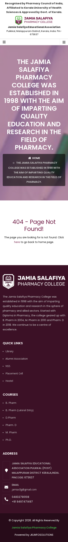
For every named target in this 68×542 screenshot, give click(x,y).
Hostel (9, 380)
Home (36, 158)
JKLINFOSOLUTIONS (41, 535)
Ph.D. (8, 439)
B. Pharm (10, 402)
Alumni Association (16, 358)
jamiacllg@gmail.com (24, 489)
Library (9, 351)
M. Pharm (11, 432)
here (17, 242)
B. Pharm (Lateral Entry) (19, 410)
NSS (7, 366)
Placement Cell (14, 373)
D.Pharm (10, 417)
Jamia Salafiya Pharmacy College (34, 527)
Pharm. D (11, 425)
